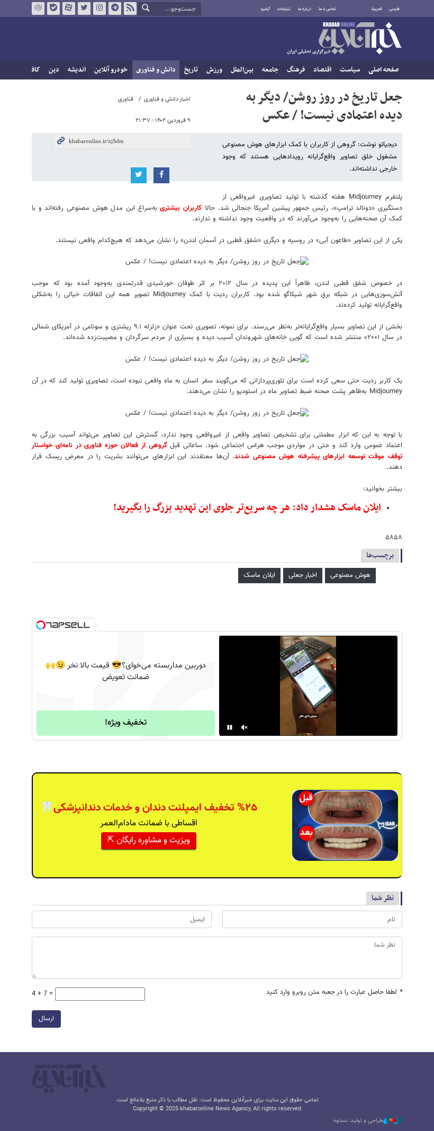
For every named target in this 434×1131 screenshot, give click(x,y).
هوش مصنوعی (350, 575)
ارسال (46, 1018)
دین (54, 70)
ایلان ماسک (259, 575)
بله (53, 8)
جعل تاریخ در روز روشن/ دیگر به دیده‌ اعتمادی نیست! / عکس (324, 106)
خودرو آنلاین (111, 70)
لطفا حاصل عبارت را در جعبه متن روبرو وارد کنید (334, 992)
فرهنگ (296, 70)
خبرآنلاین (344, 39)
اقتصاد (322, 70)
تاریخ (191, 70)
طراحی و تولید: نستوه (358, 1121)
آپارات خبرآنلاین (68, 8)
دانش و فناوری (156, 70)
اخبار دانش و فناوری (167, 99)
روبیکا (38, 8)
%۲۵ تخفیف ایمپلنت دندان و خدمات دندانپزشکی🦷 (148, 807)
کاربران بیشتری (181, 208)
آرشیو (265, 9)
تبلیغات (284, 9)
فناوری (125, 99)
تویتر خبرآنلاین (84, 8)
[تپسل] (40, 625)
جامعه (270, 70)
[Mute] (244, 727)
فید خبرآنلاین (130, 8)
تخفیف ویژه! (126, 722)
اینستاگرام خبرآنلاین (99, 8)
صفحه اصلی (383, 70)
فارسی (394, 9)
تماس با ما (327, 9)
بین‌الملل (242, 70)
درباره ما (304, 9)
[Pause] (229, 727)
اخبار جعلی (302, 575)
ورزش (214, 70)
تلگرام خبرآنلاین (114, 8)
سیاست (350, 70)
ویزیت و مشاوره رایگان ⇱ (148, 840)
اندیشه (77, 70)
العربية (377, 9)
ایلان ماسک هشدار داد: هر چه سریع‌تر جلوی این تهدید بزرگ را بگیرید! (247, 508)
